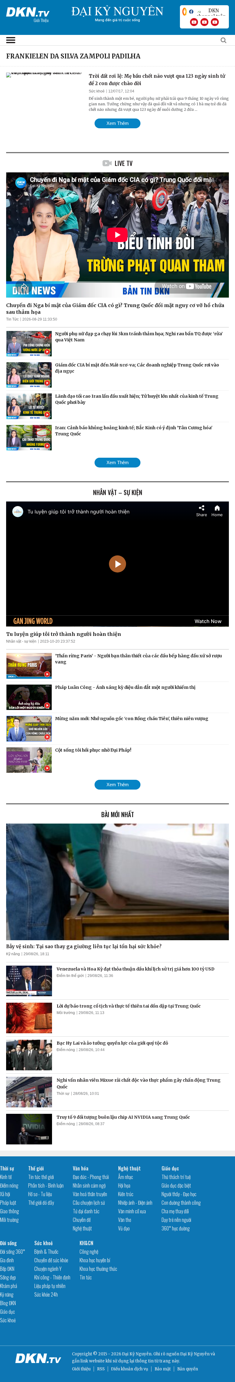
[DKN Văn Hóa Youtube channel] (215, 22)
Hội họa (124, 1185)
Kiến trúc (125, 1194)
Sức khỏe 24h (46, 1294)
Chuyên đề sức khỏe (51, 1260)
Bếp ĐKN (7, 1268)
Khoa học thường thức (98, 1268)
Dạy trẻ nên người (176, 1219)
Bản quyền (187, 1369)
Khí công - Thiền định (52, 1277)
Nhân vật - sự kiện (21, 641)
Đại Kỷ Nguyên (195, 1354)
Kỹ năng (13, 954)
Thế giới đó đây (41, 1202)
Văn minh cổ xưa (132, 1211)
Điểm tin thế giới (70, 976)
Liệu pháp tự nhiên (49, 1286)
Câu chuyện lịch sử (89, 1202)
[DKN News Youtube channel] (194, 22)
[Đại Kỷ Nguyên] (28, 10)
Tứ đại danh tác (86, 1211)
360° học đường (176, 1228)
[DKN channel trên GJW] (211, 12)
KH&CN (86, 1243)
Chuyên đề (82, 1219)
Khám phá (8, 1286)
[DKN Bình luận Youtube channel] (204, 22)
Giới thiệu (81, 1369)
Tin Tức (12, 319)
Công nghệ (89, 1251)
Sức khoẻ (97, 91)
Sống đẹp (8, 1277)
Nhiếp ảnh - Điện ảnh (135, 1202)
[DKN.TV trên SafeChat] (184, 12)
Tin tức (86, 1277)
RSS (101, 1369)
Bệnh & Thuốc (46, 1251)
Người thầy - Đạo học (179, 1194)
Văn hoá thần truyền (90, 1194)
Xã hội (5, 1194)
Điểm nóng (66, 1050)
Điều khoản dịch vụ (129, 1369)
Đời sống (8, 1243)
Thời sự (63, 1093)
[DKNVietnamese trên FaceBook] (191, 12)
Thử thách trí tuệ (176, 1177)
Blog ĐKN (8, 1303)
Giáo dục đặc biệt (176, 1185)
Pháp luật (8, 1202)
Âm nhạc (125, 1177)
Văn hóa (80, 1168)
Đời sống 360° (12, 1251)
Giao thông (9, 1211)
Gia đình (7, 1260)
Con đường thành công (181, 1202)
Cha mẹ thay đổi (175, 1211)
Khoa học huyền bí (95, 1260)
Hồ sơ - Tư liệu (40, 1194)
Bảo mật (163, 1369)
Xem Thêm (117, 123)
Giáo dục (170, 1168)
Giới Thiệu (41, 20)
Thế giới (36, 1168)
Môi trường (66, 1013)
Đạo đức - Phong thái (91, 1177)
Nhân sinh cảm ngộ (89, 1185)
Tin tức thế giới (41, 1177)
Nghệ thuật (82, 1228)
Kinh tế (6, 1177)
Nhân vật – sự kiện (117, 492)
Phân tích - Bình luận (46, 1185)
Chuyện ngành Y (48, 1268)
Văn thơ (124, 1219)
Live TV (123, 163)
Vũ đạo (124, 1228)
